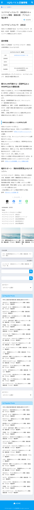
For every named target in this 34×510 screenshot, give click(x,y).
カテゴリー (5, 284)
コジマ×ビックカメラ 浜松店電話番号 (13, 223)
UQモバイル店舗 (16, 212)
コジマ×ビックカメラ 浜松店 (11, 214)
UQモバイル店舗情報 (17, 2)
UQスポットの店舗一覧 (11, 192)
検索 (31, 271)
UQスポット (6, 212)
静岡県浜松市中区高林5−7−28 (21, 55)
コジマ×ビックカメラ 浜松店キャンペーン (14, 216)
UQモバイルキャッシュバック (22, 131)
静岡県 (11, 207)
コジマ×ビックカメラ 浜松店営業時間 (13, 219)
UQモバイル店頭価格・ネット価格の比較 (16, 161)
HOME (18, 503)
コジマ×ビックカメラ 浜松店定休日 (12, 221)
